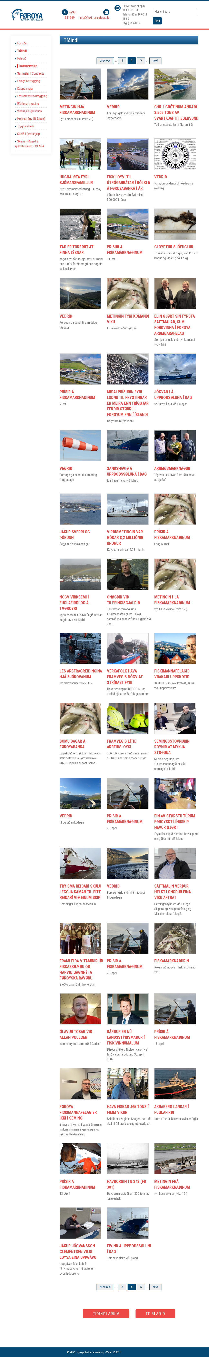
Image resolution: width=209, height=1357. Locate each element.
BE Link (132, 1352)
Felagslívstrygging (28, 81)
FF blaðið (155, 1313)
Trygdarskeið (25, 126)
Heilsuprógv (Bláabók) (31, 119)
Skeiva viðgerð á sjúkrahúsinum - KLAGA (29, 143)
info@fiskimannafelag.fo (95, 18)
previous (105, 60)
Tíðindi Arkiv (106, 1313)
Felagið (21, 58)
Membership (29, 66)
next (155, 60)
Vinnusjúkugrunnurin (29, 111)
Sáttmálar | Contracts (30, 73)
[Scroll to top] (200, 1348)
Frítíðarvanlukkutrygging (32, 96)
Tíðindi (22, 51)
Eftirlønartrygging (28, 104)
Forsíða (22, 43)
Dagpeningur (25, 89)
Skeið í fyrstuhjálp (28, 134)
